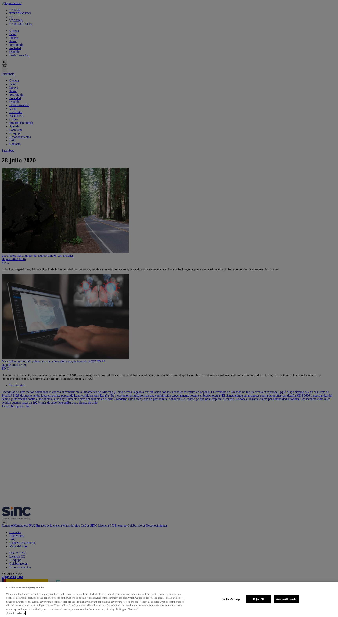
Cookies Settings (231, 599)
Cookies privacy (16, 613)
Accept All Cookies (286, 599)
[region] (169, 599)
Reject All (258, 599)
